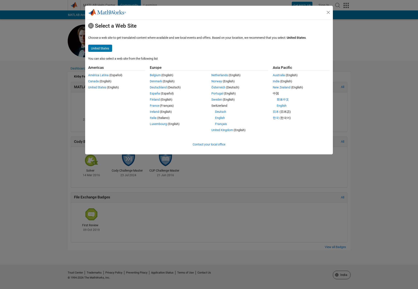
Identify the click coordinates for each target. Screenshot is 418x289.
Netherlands (219, 75)
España (155, 93)
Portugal (217, 93)
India (276, 81)
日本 (276, 111)
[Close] (328, 12)
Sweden (216, 99)
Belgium (155, 75)
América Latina (98, 75)
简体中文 (283, 99)
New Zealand (281, 87)
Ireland (154, 111)
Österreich (218, 87)
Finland (155, 99)
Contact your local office (209, 144)
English (220, 118)
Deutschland (158, 87)
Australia (279, 75)
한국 (276, 118)
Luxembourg (158, 124)
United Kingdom (222, 130)
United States (97, 87)
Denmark (156, 81)
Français (221, 124)
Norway (216, 81)
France (154, 105)
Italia (153, 118)
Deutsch (220, 111)
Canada (93, 81)
